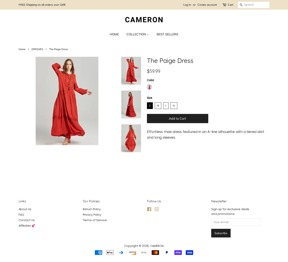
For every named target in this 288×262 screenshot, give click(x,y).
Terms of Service (95, 220)
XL (174, 104)
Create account (207, 4)
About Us (25, 209)
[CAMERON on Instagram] (156, 210)
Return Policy (92, 209)
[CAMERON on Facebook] (149, 210)
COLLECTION (137, 34)
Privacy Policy (92, 215)
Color (150, 80)
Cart (230, 4)
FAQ (21, 215)
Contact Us (27, 220)
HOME (114, 34)
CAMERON (157, 246)
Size (149, 98)
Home (22, 49)
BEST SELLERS (167, 34)
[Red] (149, 87)
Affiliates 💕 (27, 226)
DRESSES (37, 49)
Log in (187, 4)
